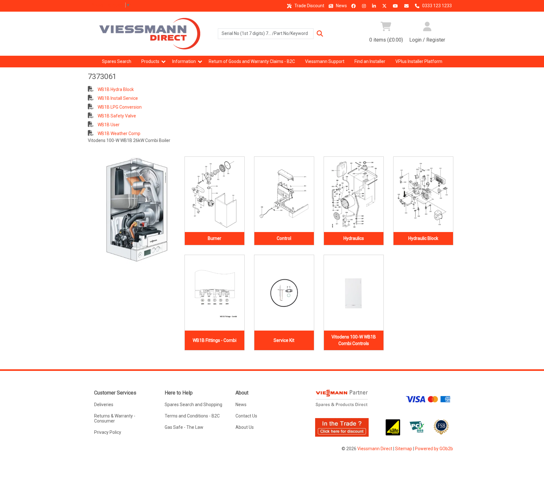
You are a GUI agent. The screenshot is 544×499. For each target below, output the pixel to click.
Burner (214, 238)
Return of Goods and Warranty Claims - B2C (252, 61)
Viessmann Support (324, 61)
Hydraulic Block (423, 238)
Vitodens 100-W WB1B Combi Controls (354, 340)
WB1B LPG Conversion (119, 107)
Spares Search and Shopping (193, 404)
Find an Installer (369, 61)
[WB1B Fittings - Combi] (214, 292)
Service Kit (284, 340)
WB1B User (108, 124)
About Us (244, 427)
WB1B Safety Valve (116, 115)
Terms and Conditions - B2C (192, 415)
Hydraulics (353, 238)
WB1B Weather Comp (118, 133)
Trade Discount (308, 5)
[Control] (284, 194)
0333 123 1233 (436, 5)
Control (284, 238)
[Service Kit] (284, 292)
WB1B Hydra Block (115, 89)
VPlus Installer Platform (418, 61)
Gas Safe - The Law (184, 427)
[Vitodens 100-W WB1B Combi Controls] (353, 292)
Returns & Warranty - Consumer (114, 418)
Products (150, 61)
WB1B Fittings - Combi (214, 340)
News (341, 5)
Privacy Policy (107, 432)
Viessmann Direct (374, 448)
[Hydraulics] (353, 194)
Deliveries (103, 404)
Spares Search (116, 61)
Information (184, 61)
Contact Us (246, 415)
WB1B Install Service (117, 98)
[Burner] (214, 194)
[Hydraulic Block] (423, 194)
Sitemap (403, 448)
